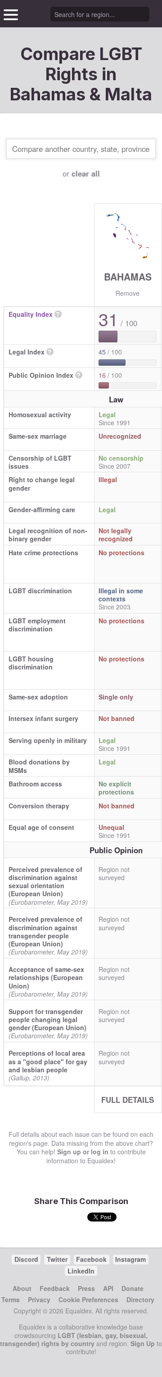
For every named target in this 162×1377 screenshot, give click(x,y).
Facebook (91, 1259)
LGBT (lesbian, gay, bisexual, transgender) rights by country (74, 1339)
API (108, 1288)
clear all (86, 173)
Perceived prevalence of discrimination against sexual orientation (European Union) (45, 881)
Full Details (127, 1099)
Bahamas (128, 276)
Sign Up (142, 1343)
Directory (140, 1299)
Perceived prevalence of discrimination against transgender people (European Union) (45, 931)
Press (86, 1288)
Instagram (130, 1259)
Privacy (39, 1299)
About (22, 1288)
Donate (133, 1288)
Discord (26, 1259)
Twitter (57, 1259)
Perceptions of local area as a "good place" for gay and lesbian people (48, 1061)
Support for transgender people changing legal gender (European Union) (47, 1019)
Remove (128, 293)
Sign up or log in (82, 1151)
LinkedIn (81, 1270)
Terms (10, 1299)
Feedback (55, 1288)
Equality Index (31, 314)
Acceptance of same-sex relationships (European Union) (46, 977)
